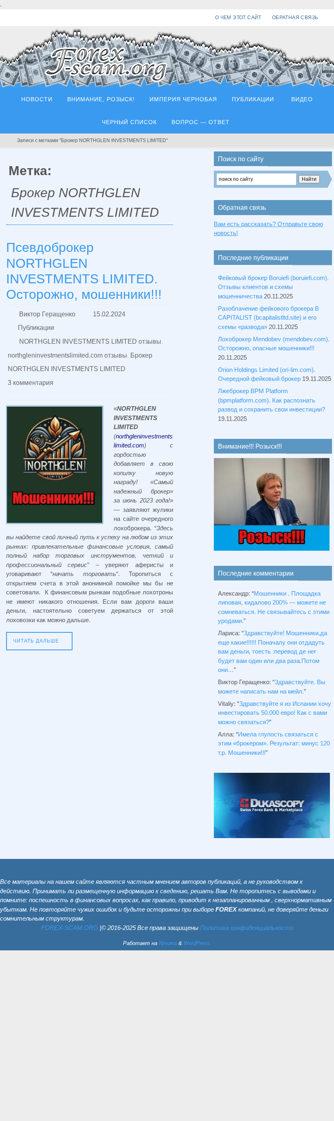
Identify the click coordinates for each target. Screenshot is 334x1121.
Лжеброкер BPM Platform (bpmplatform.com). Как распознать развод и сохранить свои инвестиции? (271, 400)
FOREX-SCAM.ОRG (69, 927)
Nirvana (168, 943)
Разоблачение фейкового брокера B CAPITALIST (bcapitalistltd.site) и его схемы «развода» (268, 317)
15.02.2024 (109, 312)
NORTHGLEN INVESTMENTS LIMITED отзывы (90, 335)
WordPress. (197, 943)
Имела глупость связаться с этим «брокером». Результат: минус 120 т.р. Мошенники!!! (274, 743)
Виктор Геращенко (47, 312)
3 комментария (30, 370)
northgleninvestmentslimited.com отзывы (67, 347)
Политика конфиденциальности (246, 927)
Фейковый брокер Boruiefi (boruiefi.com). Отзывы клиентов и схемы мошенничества (273, 287)
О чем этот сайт (238, 17)
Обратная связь (295, 17)
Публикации (36, 324)
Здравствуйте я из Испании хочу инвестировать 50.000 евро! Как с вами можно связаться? (274, 712)
